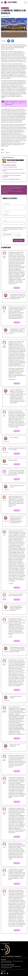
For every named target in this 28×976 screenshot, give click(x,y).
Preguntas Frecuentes (6, 967)
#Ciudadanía (4, 8)
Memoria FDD (8, 962)
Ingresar (25, 2)
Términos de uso (5, 966)
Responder (16, 287)
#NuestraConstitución (6, 961)
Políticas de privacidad (15, 966)
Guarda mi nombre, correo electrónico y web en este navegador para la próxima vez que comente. (14, 229)
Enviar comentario (18, 240)
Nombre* (6, 214)
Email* (5, 220)
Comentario (6, 203)
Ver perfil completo (12, 162)
